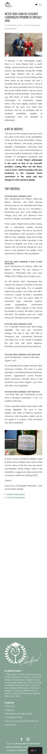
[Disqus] (23, 535)
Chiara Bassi (12, 25)
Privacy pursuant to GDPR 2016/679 (22, 721)
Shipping (10, 710)
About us (10, 706)
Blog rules (11, 725)
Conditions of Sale (14, 717)
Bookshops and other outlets (19, 714)
